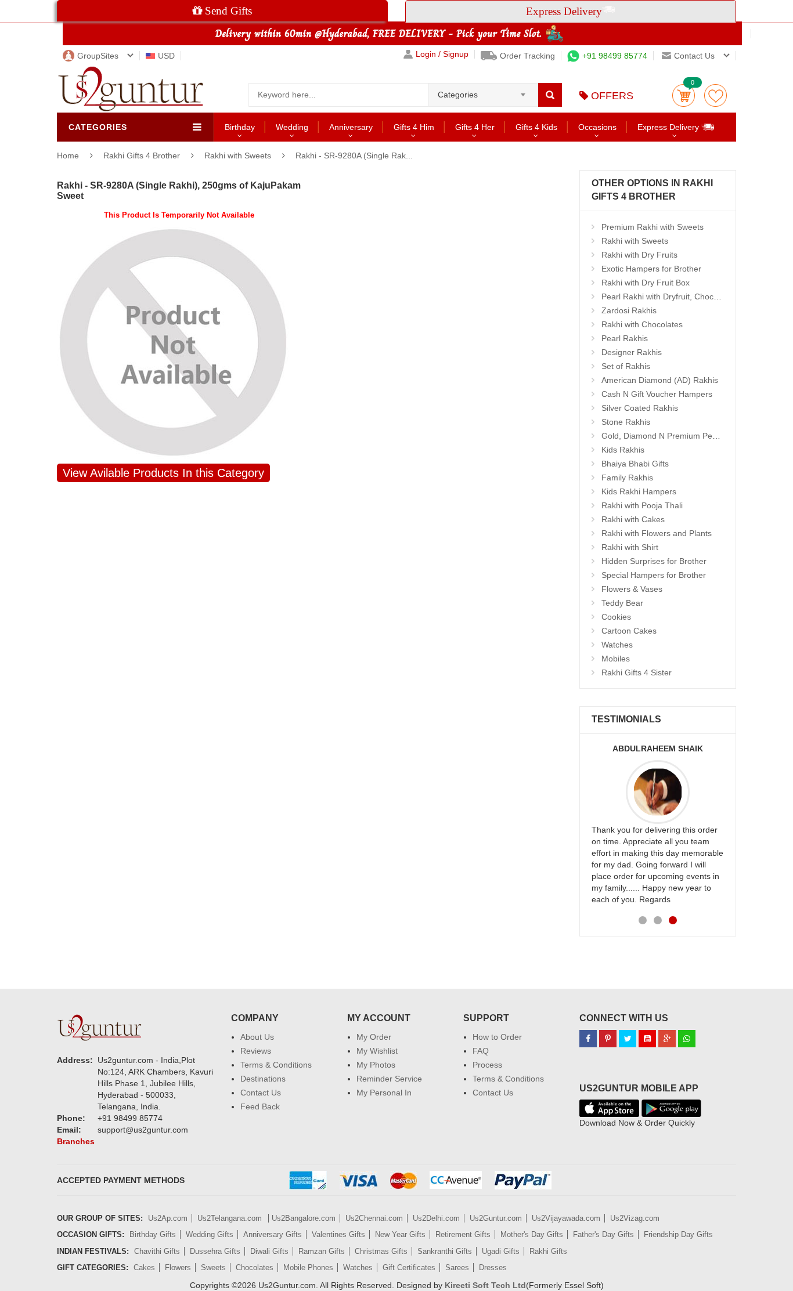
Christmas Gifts (381, 1251)
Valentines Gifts (338, 1234)
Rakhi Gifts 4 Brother (142, 155)
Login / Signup (442, 54)
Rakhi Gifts (548, 1251)
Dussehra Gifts (215, 1251)
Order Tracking (527, 55)
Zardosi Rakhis (629, 310)
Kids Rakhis (622, 449)
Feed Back (260, 1106)
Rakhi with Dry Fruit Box (645, 282)
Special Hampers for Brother (653, 575)
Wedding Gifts (209, 1234)
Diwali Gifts (269, 1251)
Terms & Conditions (276, 1064)
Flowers (178, 1267)
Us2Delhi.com (436, 1218)
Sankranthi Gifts (444, 1251)
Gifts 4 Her (475, 127)
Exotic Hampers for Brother (651, 268)
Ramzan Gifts (321, 1251)
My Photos (375, 1064)
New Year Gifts (400, 1234)
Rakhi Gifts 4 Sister (636, 672)
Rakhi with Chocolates (642, 324)
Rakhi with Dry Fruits (639, 254)
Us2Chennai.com (374, 1218)
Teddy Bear (622, 602)
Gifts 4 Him (414, 127)
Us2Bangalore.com (304, 1218)
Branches (76, 1141)
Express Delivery (669, 127)
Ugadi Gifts (501, 1251)
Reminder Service (389, 1078)
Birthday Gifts (152, 1234)
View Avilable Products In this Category (163, 473)
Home (68, 155)
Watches (617, 644)
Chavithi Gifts (157, 1251)
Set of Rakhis (625, 366)
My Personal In (384, 1092)
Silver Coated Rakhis (639, 408)
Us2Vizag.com (634, 1218)
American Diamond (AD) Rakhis (659, 380)
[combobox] (483, 91)
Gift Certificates (409, 1267)
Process (487, 1064)
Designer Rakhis (631, 352)
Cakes (144, 1267)
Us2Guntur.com (496, 1218)
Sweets (213, 1267)
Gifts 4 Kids (536, 127)
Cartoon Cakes (629, 630)
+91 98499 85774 (614, 55)
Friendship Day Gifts (678, 1234)
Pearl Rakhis (624, 338)
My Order (373, 1037)
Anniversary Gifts (272, 1234)
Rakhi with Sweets (237, 155)
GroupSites (97, 55)
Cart (683, 95)
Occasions (597, 127)
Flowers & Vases (631, 589)
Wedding (292, 127)
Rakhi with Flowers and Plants (656, 533)
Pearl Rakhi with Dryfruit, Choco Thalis (671, 296)
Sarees (457, 1267)
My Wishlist (377, 1050)
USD (166, 55)
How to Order (497, 1037)
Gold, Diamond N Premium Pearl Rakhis (675, 435)
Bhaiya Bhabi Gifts (635, 463)
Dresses (493, 1267)
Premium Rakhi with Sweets (652, 227)
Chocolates (254, 1267)
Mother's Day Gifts (531, 1234)
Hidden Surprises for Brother (654, 561)
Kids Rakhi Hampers (638, 491)
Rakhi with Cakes (633, 519)
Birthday (240, 127)
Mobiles (615, 658)
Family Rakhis (627, 477)
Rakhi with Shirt (629, 547)
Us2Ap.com (168, 1218)
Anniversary (351, 127)
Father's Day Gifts (603, 1234)
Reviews (255, 1050)
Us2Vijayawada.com (566, 1218)
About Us (257, 1037)
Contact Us (260, 1092)
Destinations (263, 1078)
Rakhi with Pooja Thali (642, 505)
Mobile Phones (308, 1267)
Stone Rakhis (625, 421)
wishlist (715, 95)
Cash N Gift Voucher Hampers (656, 394)
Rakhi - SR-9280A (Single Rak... (354, 155)
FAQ (481, 1050)
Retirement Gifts (463, 1234)
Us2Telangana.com (230, 1218)
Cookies (616, 616)
